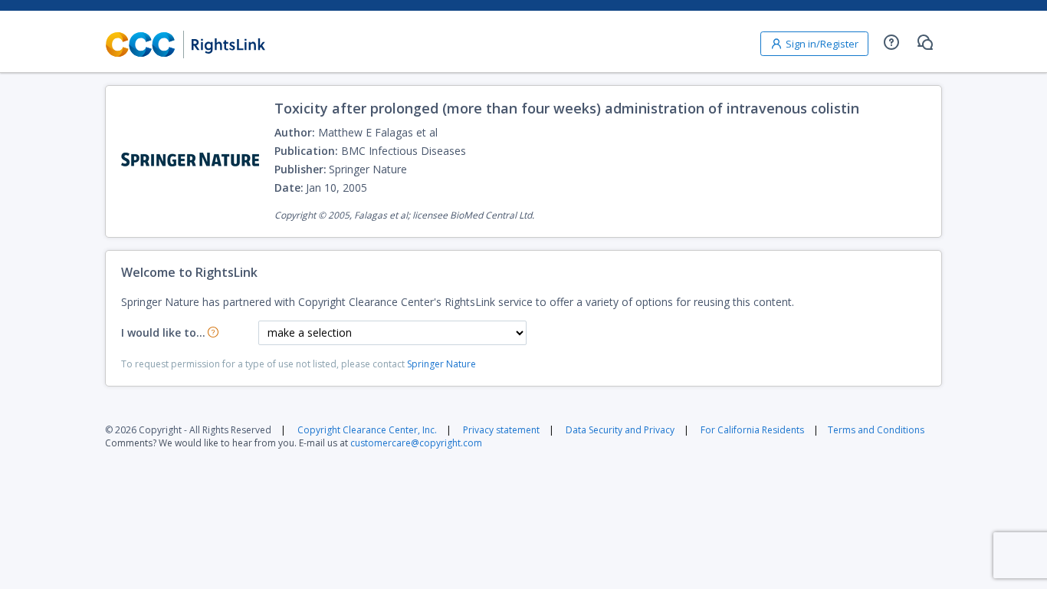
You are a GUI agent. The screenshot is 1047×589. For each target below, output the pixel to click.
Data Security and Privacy (620, 429)
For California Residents (752, 429)
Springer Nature (441, 363)
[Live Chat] (925, 42)
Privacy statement (501, 429)
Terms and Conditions (876, 429)
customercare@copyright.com (416, 442)
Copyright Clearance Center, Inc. (367, 429)
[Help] (891, 42)
